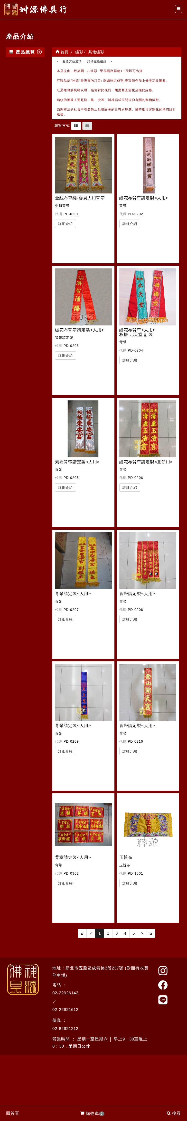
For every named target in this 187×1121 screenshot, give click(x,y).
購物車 (94, 1113)
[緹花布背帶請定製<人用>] (147, 165)
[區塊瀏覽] (87, 125)
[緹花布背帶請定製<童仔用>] (147, 428)
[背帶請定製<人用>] (83, 560)
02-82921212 (65, 1028)
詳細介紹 (65, 224)
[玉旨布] (147, 824)
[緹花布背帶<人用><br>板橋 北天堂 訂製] (147, 296)
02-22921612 (65, 1009)
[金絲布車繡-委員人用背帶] (83, 165)
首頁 (63, 52)
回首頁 (12, 1113)
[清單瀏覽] (76, 125)
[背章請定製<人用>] (83, 824)
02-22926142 (65, 993)
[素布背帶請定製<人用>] (83, 428)
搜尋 (176, 1113)
